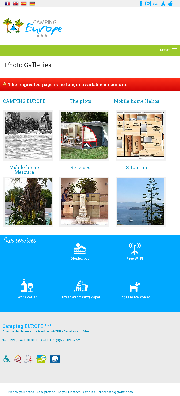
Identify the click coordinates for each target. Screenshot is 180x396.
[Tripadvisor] (155, 2)
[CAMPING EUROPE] (28, 135)
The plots (80, 101)
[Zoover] (170, 2)
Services (80, 167)
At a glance (45, 392)
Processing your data (115, 392)
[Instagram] (148, 2)
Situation (136, 167)
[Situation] (141, 202)
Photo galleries (21, 392)
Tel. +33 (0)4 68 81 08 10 (20, 340)
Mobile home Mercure (24, 169)
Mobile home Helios (136, 101)
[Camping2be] (163, 2)
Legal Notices (69, 392)
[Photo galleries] (7, 2)
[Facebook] (140, 2)
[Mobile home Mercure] (28, 202)
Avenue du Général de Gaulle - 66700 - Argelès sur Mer (46, 331)
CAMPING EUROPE (24, 101)
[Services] (84, 202)
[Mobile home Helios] (141, 135)
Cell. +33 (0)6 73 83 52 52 (60, 340)
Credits (89, 392)
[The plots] (84, 135)
